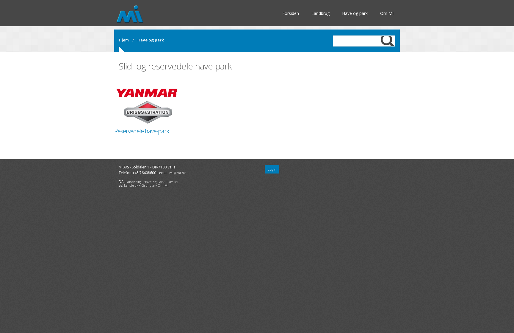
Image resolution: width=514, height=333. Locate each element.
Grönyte (148, 185)
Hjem (124, 40)
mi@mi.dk (177, 173)
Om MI (387, 13)
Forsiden (290, 13)
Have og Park (154, 181)
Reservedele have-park (141, 131)
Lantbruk (131, 185)
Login (272, 169)
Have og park (355, 13)
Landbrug (320, 13)
